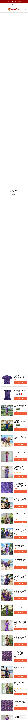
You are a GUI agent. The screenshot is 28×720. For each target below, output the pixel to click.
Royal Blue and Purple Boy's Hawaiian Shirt (20, 406)
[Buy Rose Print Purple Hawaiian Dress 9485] (7, 610)
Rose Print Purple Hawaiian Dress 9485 (19, 607)
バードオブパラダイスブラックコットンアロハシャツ (20, 667)
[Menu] (2, 9)
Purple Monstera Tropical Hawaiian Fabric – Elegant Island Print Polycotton (20, 484)
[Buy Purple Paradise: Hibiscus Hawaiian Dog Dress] (7, 441)
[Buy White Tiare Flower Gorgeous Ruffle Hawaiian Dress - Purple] (7, 688)
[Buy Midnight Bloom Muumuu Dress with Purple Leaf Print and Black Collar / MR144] (7, 472)
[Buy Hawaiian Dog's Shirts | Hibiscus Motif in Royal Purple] (7, 564)
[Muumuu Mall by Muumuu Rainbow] (13, 9)
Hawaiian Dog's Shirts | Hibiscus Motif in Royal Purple (20, 561)
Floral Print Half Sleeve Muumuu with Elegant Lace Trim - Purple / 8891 (20, 622)
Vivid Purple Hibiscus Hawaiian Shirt (19, 546)
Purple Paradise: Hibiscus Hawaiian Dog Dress (20, 437)
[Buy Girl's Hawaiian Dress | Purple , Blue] (7, 394)
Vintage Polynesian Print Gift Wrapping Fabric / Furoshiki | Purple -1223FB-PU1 (19, 652)
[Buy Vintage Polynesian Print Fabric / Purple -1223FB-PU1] (7, 705)
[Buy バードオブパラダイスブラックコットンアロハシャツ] (7, 672)
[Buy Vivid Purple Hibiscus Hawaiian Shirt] (7, 549)
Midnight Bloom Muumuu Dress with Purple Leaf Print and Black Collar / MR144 (19, 468)
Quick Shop (20, 382)
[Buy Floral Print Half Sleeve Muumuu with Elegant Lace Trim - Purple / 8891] (7, 625)
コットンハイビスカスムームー (20, 453)
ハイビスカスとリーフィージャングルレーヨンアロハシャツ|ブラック (20, 377)
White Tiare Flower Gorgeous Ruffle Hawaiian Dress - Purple (19, 684)
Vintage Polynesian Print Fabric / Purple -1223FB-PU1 (19, 702)
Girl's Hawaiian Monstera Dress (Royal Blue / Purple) (20, 421)
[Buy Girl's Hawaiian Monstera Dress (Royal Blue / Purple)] (7, 425)
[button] (25, 9)
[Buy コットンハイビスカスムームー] (7, 456)
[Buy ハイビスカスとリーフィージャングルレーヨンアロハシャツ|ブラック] (7, 379)
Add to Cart (20, 491)
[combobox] (14, 194)
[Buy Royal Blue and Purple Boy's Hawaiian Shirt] (7, 410)
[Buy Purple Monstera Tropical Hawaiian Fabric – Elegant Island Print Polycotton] (7, 487)
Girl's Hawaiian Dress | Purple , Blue (20, 390)
